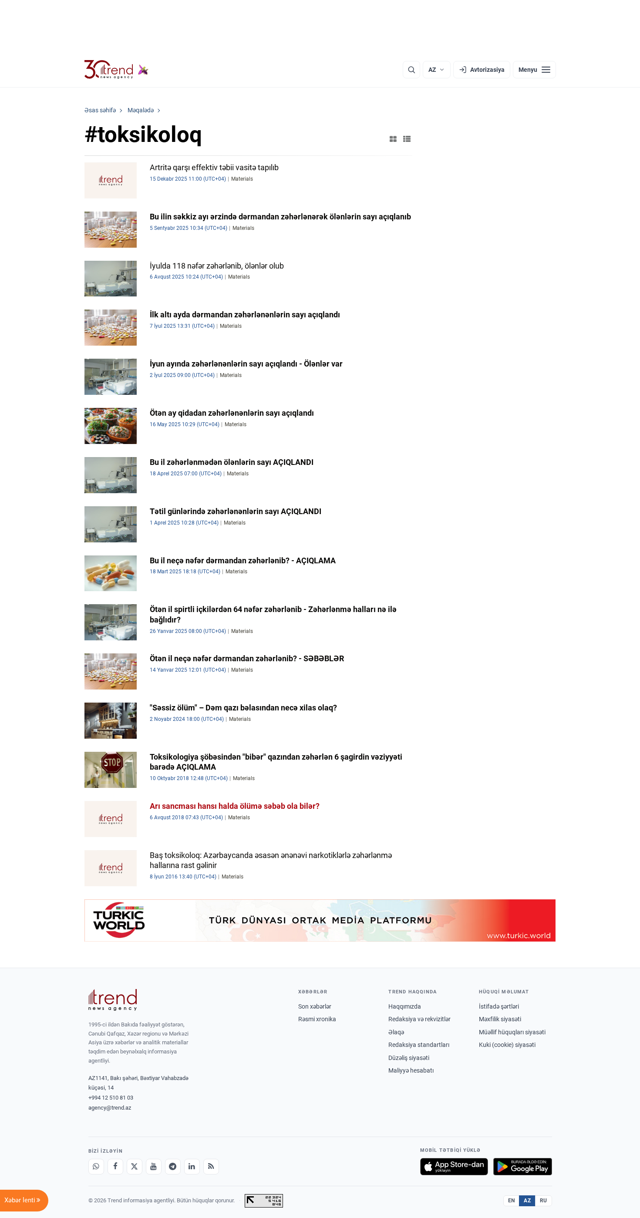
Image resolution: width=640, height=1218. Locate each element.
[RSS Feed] (211, 1166)
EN (511, 1201)
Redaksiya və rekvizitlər (419, 1019)
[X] (134, 1166)
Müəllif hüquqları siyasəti (512, 1032)
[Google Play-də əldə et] (522, 1166)
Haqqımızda (404, 1006)
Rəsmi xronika (317, 1019)
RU (543, 1201)
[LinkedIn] (192, 1166)
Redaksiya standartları (418, 1044)
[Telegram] (173, 1166)
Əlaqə (396, 1032)
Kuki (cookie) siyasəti (507, 1044)
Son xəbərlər (314, 1006)
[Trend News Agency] (112, 1000)
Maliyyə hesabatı (411, 1070)
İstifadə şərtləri (499, 1006)
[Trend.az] (116, 69)
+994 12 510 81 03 (110, 1097)
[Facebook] (115, 1166)
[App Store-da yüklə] (454, 1166)
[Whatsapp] (96, 1166)
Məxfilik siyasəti (500, 1019)
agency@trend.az (109, 1107)
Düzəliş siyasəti (408, 1057)
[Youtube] (154, 1166)
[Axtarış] (411, 69)
